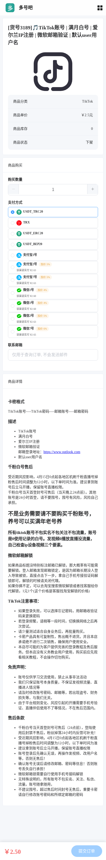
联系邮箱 (15, 345)
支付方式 (15, 202)
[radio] (53, 212)
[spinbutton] (53, 189)
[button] (13, 189)
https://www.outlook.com (61, 452)
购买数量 (15, 179)
